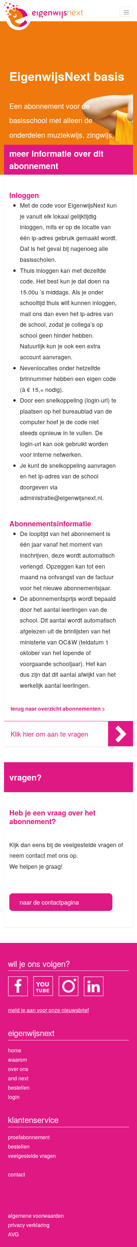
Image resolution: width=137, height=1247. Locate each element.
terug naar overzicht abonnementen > (58, 708)
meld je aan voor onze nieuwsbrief (48, 1010)
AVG (13, 1234)
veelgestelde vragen (32, 1155)
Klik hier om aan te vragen (49, 734)
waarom (17, 1059)
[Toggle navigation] (126, 12)
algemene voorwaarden (36, 1215)
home (14, 1050)
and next (18, 1078)
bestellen (19, 1087)
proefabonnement (29, 1137)
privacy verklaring (29, 1225)
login (14, 1097)
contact (16, 1174)
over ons (18, 1069)
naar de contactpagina (49, 902)
